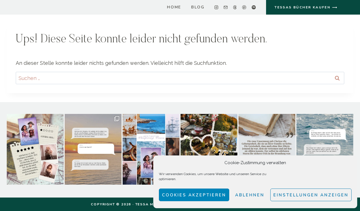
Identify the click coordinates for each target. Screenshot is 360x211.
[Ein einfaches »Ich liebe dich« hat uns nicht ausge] (35, 149)
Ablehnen (249, 195)
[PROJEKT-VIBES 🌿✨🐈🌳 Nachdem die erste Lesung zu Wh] (209, 149)
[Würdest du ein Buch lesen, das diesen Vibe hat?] (151, 149)
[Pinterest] (244, 7)
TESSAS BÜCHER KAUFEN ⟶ (306, 7)
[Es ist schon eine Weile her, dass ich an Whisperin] (324, 149)
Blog (197, 7)
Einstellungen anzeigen (310, 195)
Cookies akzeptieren (194, 195)
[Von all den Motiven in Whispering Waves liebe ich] (266, 149)
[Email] (226, 7)
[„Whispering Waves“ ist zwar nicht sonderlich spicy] (93, 149)
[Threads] (235, 7)
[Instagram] (216, 7)
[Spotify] (253, 7)
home (174, 7)
